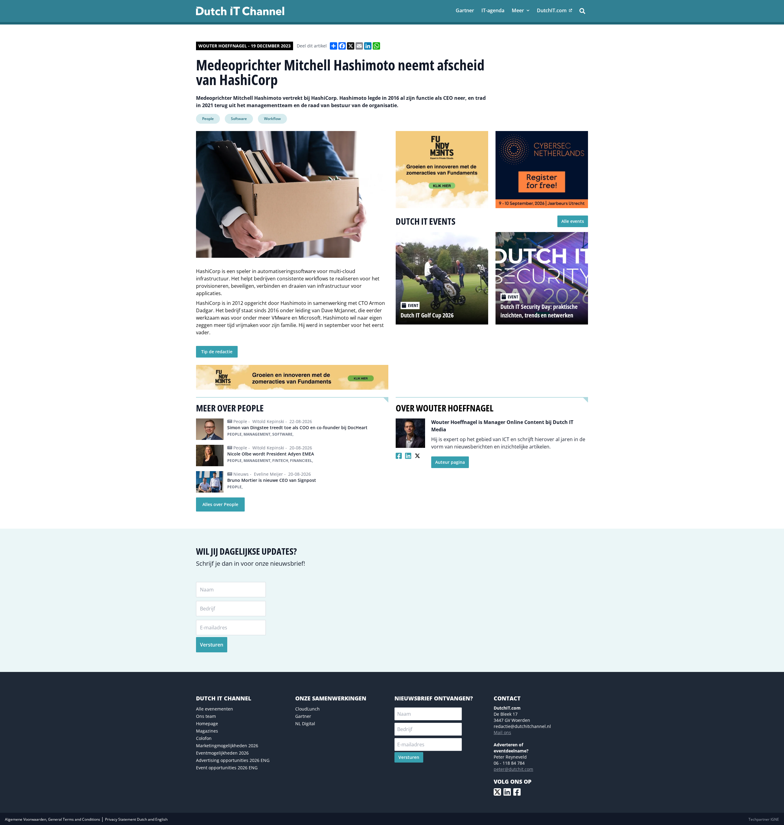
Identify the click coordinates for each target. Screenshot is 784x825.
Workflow (272, 118)
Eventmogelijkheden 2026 (222, 753)
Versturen (211, 644)
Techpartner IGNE (763, 819)
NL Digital (305, 723)
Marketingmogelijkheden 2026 (227, 745)
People (208, 118)
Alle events (572, 221)
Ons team (206, 716)
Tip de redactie (216, 351)
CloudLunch (307, 709)
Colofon (204, 738)
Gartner (303, 716)
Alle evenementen (214, 709)
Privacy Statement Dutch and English (136, 819)
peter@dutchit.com (513, 769)
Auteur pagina (450, 462)
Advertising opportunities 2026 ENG (233, 760)
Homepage (207, 723)
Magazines (207, 731)
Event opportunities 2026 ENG (227, 768)
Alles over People (220, 504)
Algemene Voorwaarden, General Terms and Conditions (53, 819)
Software (239, 118)
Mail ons (502, 732)
